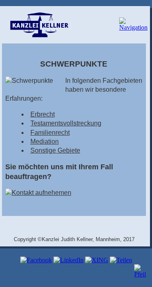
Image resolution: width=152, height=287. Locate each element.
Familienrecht (50, 132)
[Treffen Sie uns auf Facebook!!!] (36, 260)
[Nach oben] (141, 274)
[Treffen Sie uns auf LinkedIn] (68, 260)
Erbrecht (42, 114)
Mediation (44, 141)
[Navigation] (129, 26)
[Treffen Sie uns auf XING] (96, 260)
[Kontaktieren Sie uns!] (38, 192)
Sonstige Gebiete (55, 150)
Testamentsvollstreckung (65, 123)
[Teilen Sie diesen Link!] (121, 260)
